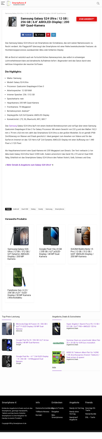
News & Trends (58, 408)
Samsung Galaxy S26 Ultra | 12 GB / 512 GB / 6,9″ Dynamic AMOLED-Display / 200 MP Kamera (19, 254)
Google (18, 344)
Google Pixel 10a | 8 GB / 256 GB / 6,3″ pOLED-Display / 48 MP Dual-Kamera (50, 253)
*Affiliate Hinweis (42, 412)
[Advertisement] (51, 189)
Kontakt (39, 415)
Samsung (13, 126)
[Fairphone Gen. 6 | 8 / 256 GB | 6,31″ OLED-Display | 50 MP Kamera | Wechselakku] (19, 277)
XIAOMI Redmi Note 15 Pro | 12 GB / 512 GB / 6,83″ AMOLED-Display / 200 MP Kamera (82, 253)
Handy (40, 209)
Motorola (19, 331)
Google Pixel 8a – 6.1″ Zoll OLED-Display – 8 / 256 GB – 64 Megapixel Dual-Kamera (32, 358)
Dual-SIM (25, 209)
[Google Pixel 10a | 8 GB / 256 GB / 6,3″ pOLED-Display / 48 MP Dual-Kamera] (51, 236)
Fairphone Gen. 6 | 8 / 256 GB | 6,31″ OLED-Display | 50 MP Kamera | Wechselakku (19, 294)
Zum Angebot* (86, 19)
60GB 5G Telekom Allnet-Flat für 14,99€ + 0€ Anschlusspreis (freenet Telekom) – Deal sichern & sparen (83, 354)
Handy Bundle (90, 414)
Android (16, 209)
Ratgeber (55, 412)
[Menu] (3, 3)
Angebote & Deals (72, 328)
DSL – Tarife (90, 417)
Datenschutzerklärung (45, 408)
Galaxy (33, 209)
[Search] (98, 3)
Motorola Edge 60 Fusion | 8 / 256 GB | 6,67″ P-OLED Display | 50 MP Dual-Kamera (31, 326)
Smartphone (59, 209)
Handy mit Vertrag (76, 408)
